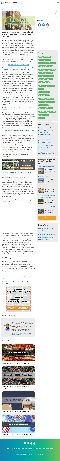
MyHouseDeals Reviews (44, 95)
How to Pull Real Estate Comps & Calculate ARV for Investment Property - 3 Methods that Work (47, 133)
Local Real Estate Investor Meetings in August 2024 (17, 411)
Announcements (47, 56)
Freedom (41, 69)
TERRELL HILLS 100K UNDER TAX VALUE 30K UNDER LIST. (47, 196)
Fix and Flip (53, 63)
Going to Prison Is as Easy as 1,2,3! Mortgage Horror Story (46, 153)
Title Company (46, 114)
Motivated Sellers (50, 85)
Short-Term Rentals (43, 111)
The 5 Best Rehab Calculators (46, 128)
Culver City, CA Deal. (44, 176)
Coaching (41, 59)
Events (47, 63)
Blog (3, 10)
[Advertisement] (19, 217)
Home (8, 448)
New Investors (42, 98)
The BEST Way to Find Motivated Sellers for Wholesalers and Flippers (45, 140)
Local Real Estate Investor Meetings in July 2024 (17, 434)
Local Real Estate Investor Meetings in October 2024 (18, 363)
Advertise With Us (30, 451)
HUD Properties (42, 76)
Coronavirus (41, 63)
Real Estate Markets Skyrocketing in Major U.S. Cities (17, 108)
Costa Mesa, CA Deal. (44, 186)
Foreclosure (50, 66)
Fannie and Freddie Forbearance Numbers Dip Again (17, 200)
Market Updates (49, 79)
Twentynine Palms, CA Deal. (46, 167)
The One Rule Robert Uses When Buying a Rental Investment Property (45, 147)
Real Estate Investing (13, 10)
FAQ (19, 448)
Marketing (41, 82)
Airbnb (40, 56)
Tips (23, 10)
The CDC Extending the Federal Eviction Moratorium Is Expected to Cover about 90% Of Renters (17, 68)
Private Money (42, 101)
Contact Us (46, 448)
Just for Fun (41, 79)
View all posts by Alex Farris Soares (21, 334)
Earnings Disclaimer (27, 448)
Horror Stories (42, 72)
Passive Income (50, 98)
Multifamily (41, 89)
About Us (14, 448)
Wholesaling (41, 118)
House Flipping (50, 72)
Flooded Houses (42, 66)
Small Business (52, 111)
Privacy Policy (37, 448)
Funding (46, 69)
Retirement (50, 108)
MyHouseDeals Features (44, 92)
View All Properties (47, 218)
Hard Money (52, 69)
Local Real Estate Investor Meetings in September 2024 (46, 234)
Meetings (47, 82)
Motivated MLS (42, 85)
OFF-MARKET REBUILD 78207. (46, 207)
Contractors (47, 59)
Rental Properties (42, 108)
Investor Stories (50, 76)
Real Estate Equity (50, 101)
